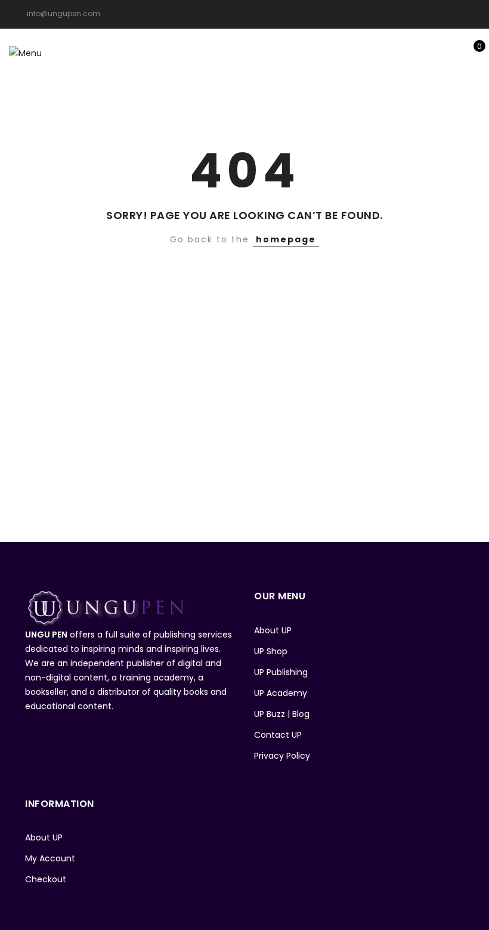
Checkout (45, 879)
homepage (286, 239)
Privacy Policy (282, 756)
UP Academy (280, 693)
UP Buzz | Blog (282, 714)
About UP (273, 630)
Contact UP (278, 735)
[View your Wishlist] (452, 52)
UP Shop (270, 651)
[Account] (434, 52)
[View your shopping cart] (470, 52)
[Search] (415, 52)
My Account (50, 858)
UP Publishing (281, 672)
